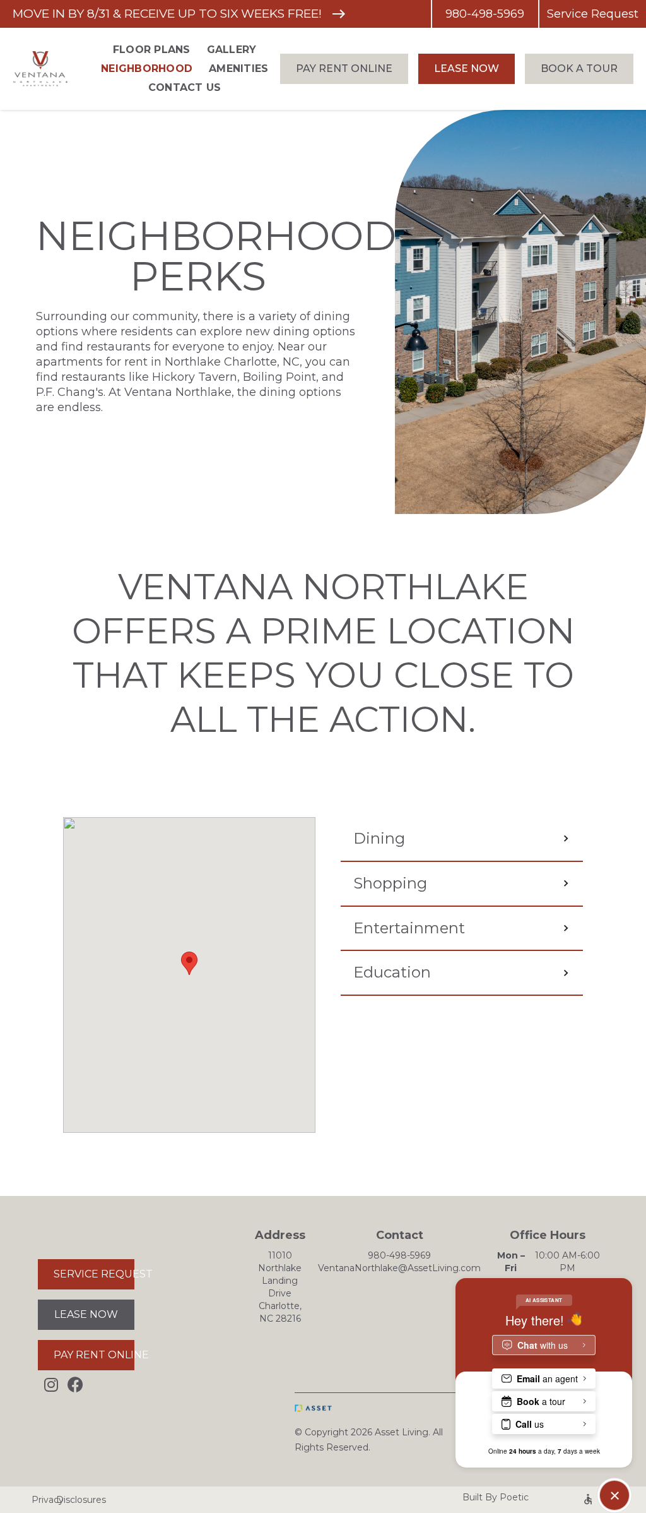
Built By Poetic (495, 1497)
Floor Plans (152, 50)
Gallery (232, 50)
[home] (49, 69)
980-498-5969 (484, 14)
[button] (189, 963)
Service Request (592, 14)
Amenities (238, 69)
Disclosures (68, 1499)
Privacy (38, 1499)
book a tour (579, 69)
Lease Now (466, 69)
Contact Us (184, 87)
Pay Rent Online (344, 69)
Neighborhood (146, 69)
